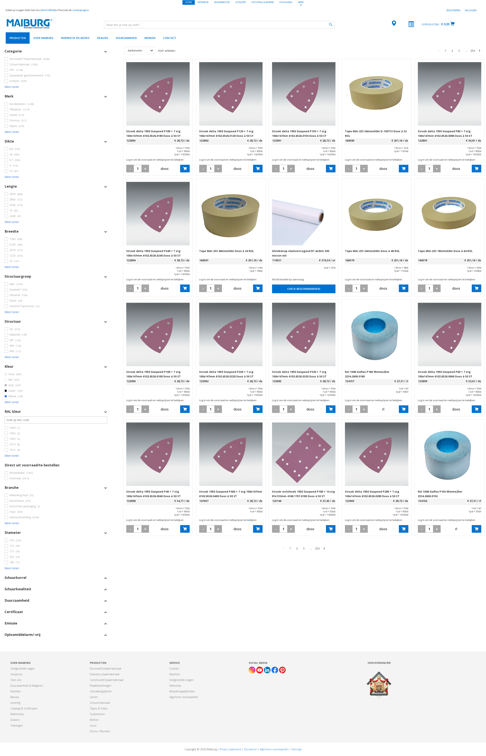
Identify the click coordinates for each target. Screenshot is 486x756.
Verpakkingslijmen (101, 691)
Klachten (15, 691)
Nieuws (14, 697)
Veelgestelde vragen (22, 668)
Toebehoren (97, 714)
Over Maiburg (43, 38)
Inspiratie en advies (75, 38)
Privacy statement (230, 749)
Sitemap (296, 749)
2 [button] (452, 50)
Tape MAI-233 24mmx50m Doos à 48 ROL (372, 251)
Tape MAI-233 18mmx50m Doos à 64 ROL (445, 251)
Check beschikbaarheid (303, 289)
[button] (56, 51)
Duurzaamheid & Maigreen (26, 685)
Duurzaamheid (126, 38)
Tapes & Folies (99, 708)
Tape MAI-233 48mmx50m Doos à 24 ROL (226, 251)
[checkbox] (56, 58)
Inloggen (471, 10)
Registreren (453, 10)
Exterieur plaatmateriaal (104, 674)
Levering (15, 702)
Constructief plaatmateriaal (106, 680)
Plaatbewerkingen (100, 685)
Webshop (175, 685)
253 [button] (472, 50)
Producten (17, 38)
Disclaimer (250, 749)
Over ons (15, 680)
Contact (169, 38)
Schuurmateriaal (100, 702)
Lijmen (94, 697)
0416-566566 (48, 10)
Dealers (102, 38)
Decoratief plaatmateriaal (105, 668)
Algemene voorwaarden (183, 697)
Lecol (93, 725)
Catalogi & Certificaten (24, 708)
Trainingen (16, 725)
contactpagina (80, 10)
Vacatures (16, 674)
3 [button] (459, 50)
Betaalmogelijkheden (182, 691)
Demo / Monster (100, 731)
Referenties (17, 714)
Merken (149, 38)
